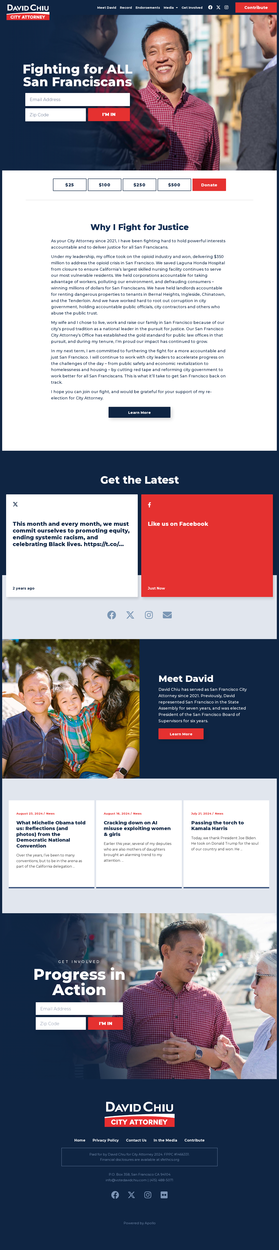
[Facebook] (210, 7)
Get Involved (192, 8)
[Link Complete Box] (51, 843)
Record (126, 8)
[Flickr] (164, 1195)
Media (169, 8)
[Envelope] (167, 615)
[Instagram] (226, 7)
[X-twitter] (218, 7)
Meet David (106, 8)
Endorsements (148, 8)
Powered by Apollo (140, 1223)
